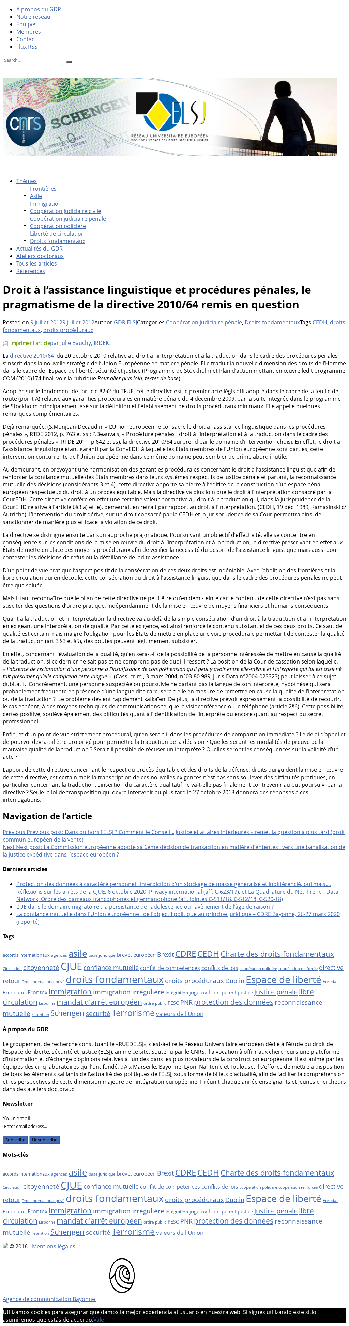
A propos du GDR (38, 9)
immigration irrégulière (128, 991)
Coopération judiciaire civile (65, 211)
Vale (98, 1319)
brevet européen (136, 954)
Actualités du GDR (39, 248)
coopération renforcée (298, 968)
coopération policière (258, 968)
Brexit (165, 954)
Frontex (37, 992)
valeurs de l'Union (179, 1014)
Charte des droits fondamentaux (277, 954)
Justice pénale (276, 991)
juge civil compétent (213, 992)
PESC (173, 1003)
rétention (40, 1014)
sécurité (98, 1013)
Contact (26, 39)
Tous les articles (36, 263)
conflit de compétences (170, 968)
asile (78, 953)
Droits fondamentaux (57, 241)
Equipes (26, 24)
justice (245, 992)
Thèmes (26, 181)
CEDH (320, 322)
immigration (70, 991)
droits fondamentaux (115, 979)
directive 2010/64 (32, 356)
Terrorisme (133, 1012)
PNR (186, 1002)
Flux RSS (26, 46)
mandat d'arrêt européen (99, 1002)
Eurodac (330, 982)
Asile (36, 196)
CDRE (185, 953)
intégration (177, 993)
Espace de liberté (283, 979)
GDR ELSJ (125, 322)
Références (30, 271)
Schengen (67, 1013)
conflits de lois (219, 968)
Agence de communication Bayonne (49, 1299)
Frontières (43, 188)
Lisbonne (47, 1003)
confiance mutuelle (111, 967)
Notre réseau (33, 16)
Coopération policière (58, 226)
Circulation (12, 968)
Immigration (46, 203)
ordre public (154, 1003)
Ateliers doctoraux (40, 256)
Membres (28, 31)
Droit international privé (43, 981)
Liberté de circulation (57, 233)
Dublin (234, 981)
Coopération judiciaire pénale (68, 218)
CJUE (71, 966)
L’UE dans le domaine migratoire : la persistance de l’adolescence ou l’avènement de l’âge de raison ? (145, 906)
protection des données (233, 1002)
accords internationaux (26, 955)
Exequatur (14, 992)
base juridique (102, 955)
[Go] (69, 62)
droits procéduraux (68, 330)
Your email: (17, 1118)
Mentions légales (53, 1246)
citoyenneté (41, 967)
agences (59, 955)
